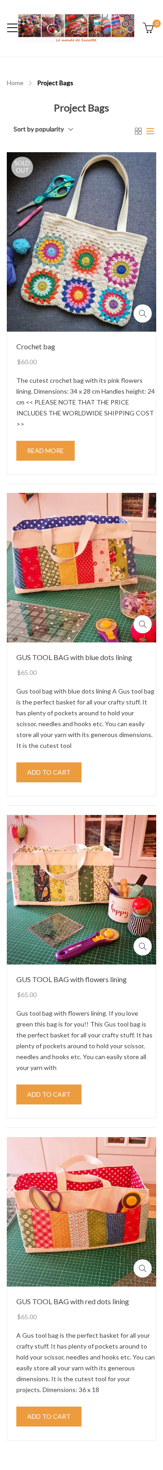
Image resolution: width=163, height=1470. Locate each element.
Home (15, 83)
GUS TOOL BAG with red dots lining (72, 1301)
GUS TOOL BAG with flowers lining (71, 979)
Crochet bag (35, 346)
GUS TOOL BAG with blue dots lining (74, 657)
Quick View (143, 313)
